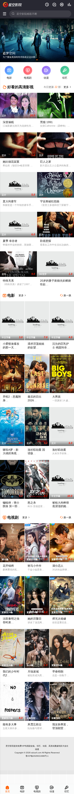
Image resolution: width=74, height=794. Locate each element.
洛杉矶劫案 (59, 449)
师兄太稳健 (59, 618)
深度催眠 (8, 122)
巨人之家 (45, 161)
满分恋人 (57, 565)
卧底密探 (45, 240)
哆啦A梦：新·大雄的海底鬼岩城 (11, 453)
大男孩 (56, 396)
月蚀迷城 (33, 671)
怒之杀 (32, 502)
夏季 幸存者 (10, 240)
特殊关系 (8, 280)
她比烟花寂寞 (11, 161)
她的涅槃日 (34, 618)
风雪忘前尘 (34, 724)
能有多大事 (10, 724)
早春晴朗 (57, 671)
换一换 (65, 295)
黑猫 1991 (46, 122)
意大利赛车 (10, 201)
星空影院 (10, 746)
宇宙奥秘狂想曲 (49, 201)
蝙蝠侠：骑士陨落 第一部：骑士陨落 (11, 506)
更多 (67, 87)
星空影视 (12, 4)
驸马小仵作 (34, 565)
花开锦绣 (8, 565)
